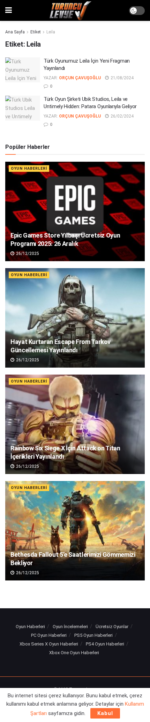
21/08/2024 (122, 77)
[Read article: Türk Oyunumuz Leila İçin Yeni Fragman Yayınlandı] (22, 69)
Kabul (105, 713)
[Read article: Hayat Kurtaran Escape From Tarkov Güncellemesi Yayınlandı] (75, 318)
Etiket (35, 32)
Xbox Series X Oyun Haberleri (49, 644)
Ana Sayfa (15, 32)
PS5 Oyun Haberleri (93, 635)
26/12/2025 (27, 253)
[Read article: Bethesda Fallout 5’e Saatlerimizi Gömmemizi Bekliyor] (75, 530)
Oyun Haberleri (29, 168)
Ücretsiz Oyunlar (112, 626)
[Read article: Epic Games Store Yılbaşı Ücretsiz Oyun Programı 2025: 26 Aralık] (75, 211)
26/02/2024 (122, 116)
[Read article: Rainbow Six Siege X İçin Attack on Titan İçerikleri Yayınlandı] (75, 424)
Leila (50, 32)
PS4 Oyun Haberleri (105, 644)
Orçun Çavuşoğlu (80, 77)
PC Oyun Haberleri (49, 635)
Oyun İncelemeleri (70, 626)
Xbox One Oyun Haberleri (74, 652)
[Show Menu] (8, 10)
